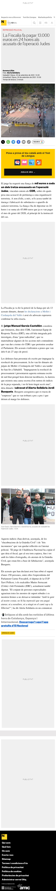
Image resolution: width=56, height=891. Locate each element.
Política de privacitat (13, 867)
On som (6, 851)
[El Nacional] (4, 23)
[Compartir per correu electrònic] (24, 142)
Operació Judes (8, 633)
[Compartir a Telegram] (13, 142)
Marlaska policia (45, 17)
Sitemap (6, 859)
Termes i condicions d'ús (15, 863)
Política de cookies (11, 872)
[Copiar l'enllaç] (29, 142)
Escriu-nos (7, 855)
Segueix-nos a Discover (11, 17)
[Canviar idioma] (46, 23)
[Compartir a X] (3, 142)
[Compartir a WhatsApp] (8, 142)
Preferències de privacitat (15, 876)
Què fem (6, 847)
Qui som (6, 843)
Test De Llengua (29, 17)
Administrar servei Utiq (14, 880)
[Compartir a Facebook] (18, 142)
